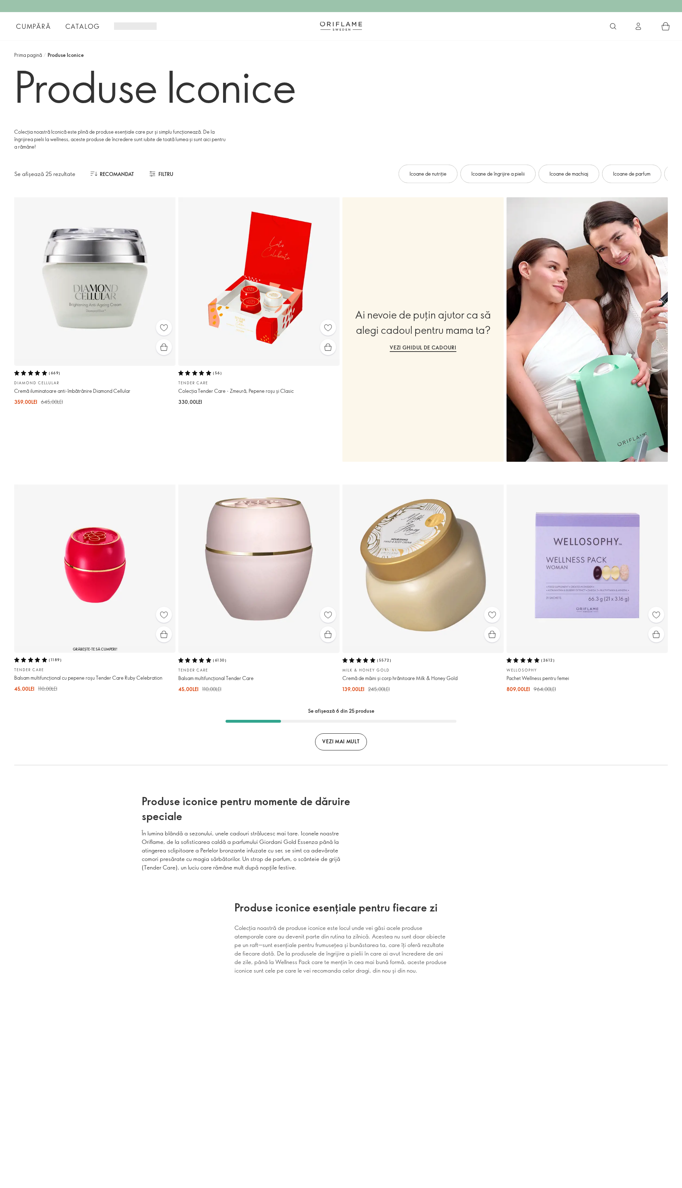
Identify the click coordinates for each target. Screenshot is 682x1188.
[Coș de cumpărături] (665, 26)
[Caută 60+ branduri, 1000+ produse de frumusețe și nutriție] (613, 26)
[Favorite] (164, 328)
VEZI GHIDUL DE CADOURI (423, 347)
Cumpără (33, 26)
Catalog (82, 26)
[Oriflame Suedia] (341, 26)
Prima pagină (28, 55)
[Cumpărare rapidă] (164, 347)
